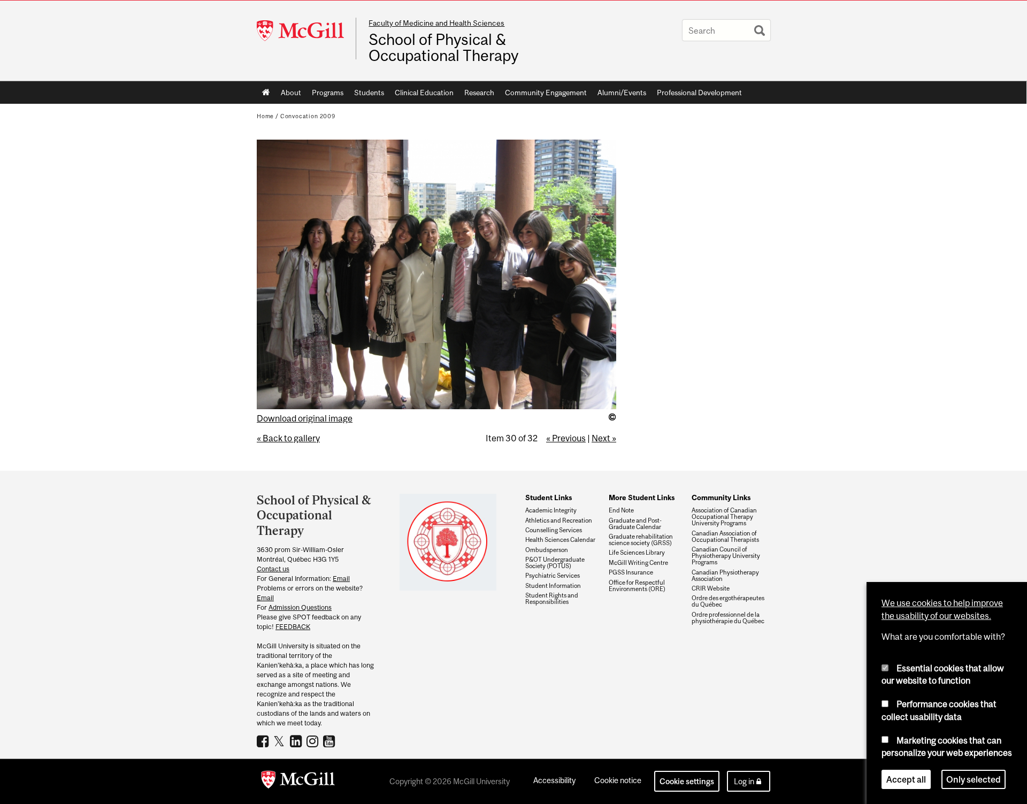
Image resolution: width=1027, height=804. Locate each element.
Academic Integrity (551, 510)
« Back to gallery (288, 438)
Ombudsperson (546, 550)
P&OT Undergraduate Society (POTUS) (555, 562)
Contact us (273, 569)
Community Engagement (546, 92)
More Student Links (642, 497)
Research (479, 92)
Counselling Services (553, 530)
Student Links (548, 497)
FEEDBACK (292, 627)
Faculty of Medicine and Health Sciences (436, 23)
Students (369, 92)
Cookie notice (617, 780)
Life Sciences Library (637, 552)
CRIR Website (711, 588)
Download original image (304, 418)
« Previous (566, 438)
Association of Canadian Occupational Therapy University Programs (724, 516)
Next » (604, 438)
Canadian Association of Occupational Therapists (725, 536)
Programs (327, 92)
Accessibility (554, 780)
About (291, 92)
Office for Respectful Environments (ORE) (637, 585)
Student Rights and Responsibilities (551, 598)
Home (266, 92)
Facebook (264, 740)
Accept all (906, 779)
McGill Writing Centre (638, 563)
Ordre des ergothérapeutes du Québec (728, 601)
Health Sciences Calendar (560, 540)
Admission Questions (300, 607)
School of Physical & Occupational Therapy (443, 48)
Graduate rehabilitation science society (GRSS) (641, 539)
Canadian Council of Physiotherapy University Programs (726, 555)
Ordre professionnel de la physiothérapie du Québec (728, 617)
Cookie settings (687, 781)
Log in (744, 781)
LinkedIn (297, 740)
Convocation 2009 (307, 116)
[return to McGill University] (297, 781)
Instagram (313, 740)
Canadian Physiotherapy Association (725, 575)
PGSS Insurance (631, 572)
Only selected (973, 779)
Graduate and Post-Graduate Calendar (635, 523)
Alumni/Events (621, 92)
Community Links (721, 497)
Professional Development (699, 92)
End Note (621, 510)
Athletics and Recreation (558, 520)
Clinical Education (424, 92)
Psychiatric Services (552, 575)
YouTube (330, 740)
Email (341, 579)
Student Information (553, 586)
